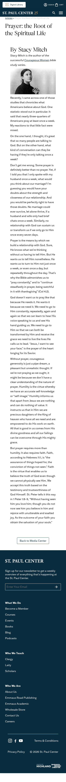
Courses (10, 614)
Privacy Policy (16, 751)
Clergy (9, 659)
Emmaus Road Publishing (21, 697)
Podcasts (10, 638)
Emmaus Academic (17, 703)
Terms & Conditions (46, 740)
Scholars (10, 671)
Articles (8, 18)
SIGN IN (49, 5)
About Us (10, 691)
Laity (8, 665)
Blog (8, 632)
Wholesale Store (15, 709)
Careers (10, 721)
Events (9, 620)
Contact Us (12, 715)
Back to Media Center (33, 540)
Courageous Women (36, 60)
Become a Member (16, 608)
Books (9, 626)
